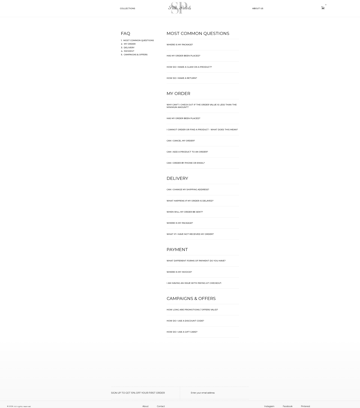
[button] (203, 44)
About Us (257, 8)
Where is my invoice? (179, 272)
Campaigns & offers (136, 54)
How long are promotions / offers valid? (192, 309)
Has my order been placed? (183, 55)
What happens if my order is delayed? (190, 200)
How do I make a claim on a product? (189, 67)
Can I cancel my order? (181, 140)
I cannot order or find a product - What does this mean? (202, 129)
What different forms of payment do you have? (196, 260)
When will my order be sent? (185, 212)
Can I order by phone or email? (186, 163)
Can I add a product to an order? (187, 152)
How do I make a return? (182, 78)
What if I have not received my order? (190, 234)
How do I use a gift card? (182, 332)
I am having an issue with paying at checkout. (194, 283)
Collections (127, 8)
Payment (129, 51)
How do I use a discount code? (185, 321)
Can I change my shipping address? (188, 189)
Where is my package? (180, 44)
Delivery (129, 47)
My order (130, 44)
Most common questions (138, 40)
